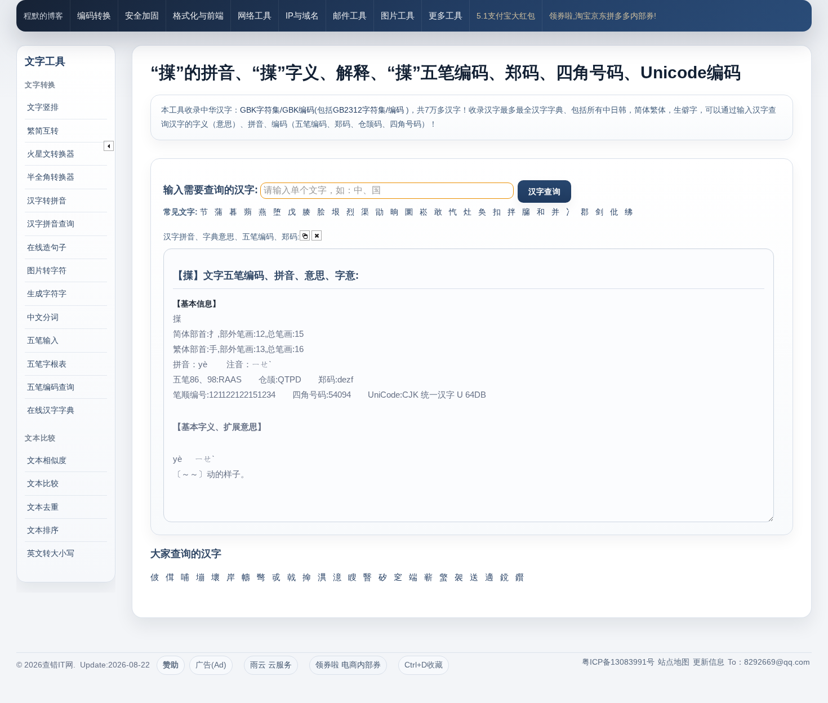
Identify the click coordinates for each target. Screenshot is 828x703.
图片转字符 (46, 270)
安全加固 (142, 15)
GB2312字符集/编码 (369, 109)
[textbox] (387, 191)
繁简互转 (43, 130)
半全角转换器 (50, 176)
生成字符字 (46, 293)
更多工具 (445, 15)
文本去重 (43, 506)
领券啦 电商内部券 (348, 664)
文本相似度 (46, 460)
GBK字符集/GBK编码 (277, 109)
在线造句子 (46, 247)
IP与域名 (302, 15)
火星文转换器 (50, 153)
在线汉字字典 (50, 410)
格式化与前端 (198, 15)
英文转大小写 (50, 553)
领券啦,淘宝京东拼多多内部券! (602, 15)
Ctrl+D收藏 (423, 664)
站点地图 (673, 661)
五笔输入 (43, 340)
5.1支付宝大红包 (506, 15)
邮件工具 (350, 15)
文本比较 (43, 483)
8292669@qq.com (777, 661)
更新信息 (708, 661)
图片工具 (398, 15)
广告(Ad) (210, 664)
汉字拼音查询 (50, 223)
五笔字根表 (46, 363)
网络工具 (254, 15)
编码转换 (94, 15)
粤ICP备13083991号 (618, 661)
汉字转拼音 (46, 200)
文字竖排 (43, 107)
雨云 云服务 (271, 664)
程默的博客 (43, 15)
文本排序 (43, 530)
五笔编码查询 (50, 386)
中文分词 (43, 317)
